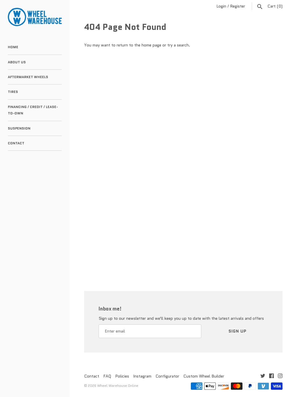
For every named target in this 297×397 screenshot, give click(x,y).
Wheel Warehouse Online (117, 385)
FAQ (107, 376)
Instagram (142, 376)
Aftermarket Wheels (28, 76)
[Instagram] (280, 376)
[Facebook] (271, 376)
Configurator (167, 376)
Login (221, 6)
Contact (16, 143)
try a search (178, 45)
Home (13, 46)
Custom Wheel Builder (203, 376)
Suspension (19, 128)
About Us (17, 62)
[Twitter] (262, 376)
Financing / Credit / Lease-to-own (33, 110)
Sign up (238, 331)
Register (237, 6)
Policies (122, 376)
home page (151, 45)
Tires (13, 91)
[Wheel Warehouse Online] (35, 17)
